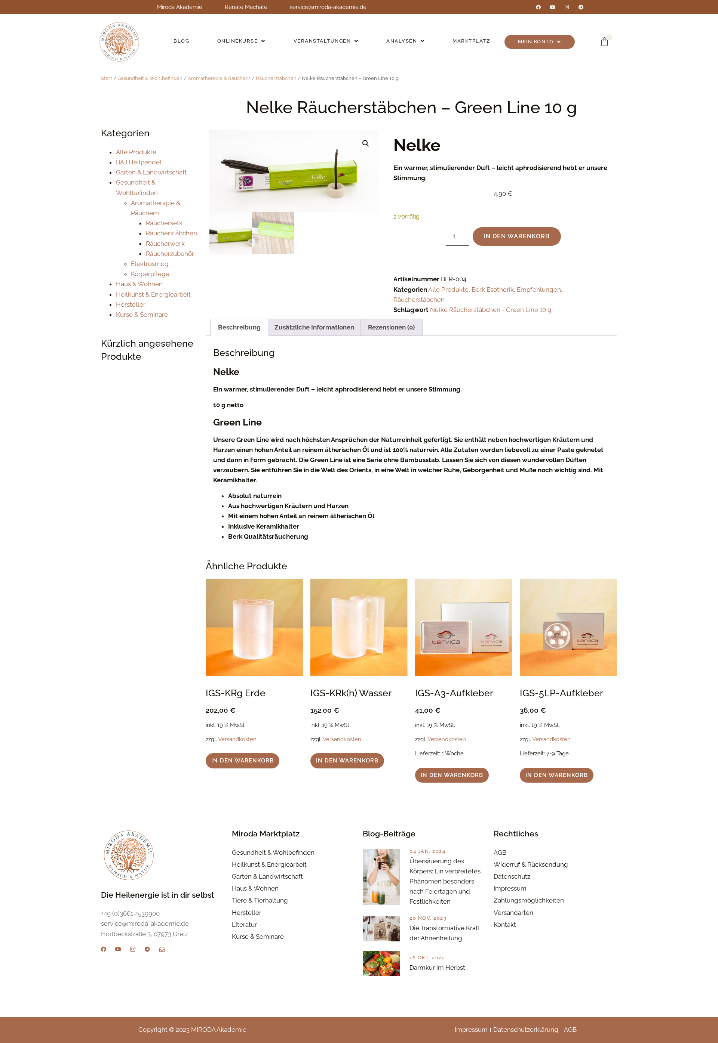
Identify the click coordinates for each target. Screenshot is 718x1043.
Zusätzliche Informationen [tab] (314, 327)
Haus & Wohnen (139, 284)
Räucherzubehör (170, 253)
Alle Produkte (136, 152)
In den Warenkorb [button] (242, 760)
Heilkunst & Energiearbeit (153, 294)
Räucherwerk (165, 243)
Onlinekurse (237, 41)
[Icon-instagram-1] (132, 949)
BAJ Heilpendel (139, 162)
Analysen (401, 41)
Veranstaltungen (322, 41)
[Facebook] (538, 7)
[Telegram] (581, 7)
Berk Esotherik (493, 289)
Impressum (471, 1029)
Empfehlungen (539, 289)
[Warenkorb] (605, 41)
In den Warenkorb (517, 236)
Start (106, 78)
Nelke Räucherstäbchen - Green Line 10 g (491, 309)
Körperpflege (150, 274)
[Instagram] (566, 7)
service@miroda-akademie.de (328, 7)
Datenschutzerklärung (525, 1029)
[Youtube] (552, 7)
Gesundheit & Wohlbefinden (149, 78)
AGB (570, 1029)
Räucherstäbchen (276, 78)
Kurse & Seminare (142, 314)
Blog (181, 41)
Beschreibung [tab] (239, 327)
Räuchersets (164, 223)
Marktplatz (471, 41)
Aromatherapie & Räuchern (219, 78)
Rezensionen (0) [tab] (391, 327)
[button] (241, 41)
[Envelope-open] (162, 949)
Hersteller (130, 304)
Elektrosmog (150, 263)
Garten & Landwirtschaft (151, 172)
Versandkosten (237, 739)
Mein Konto (535, 41)
